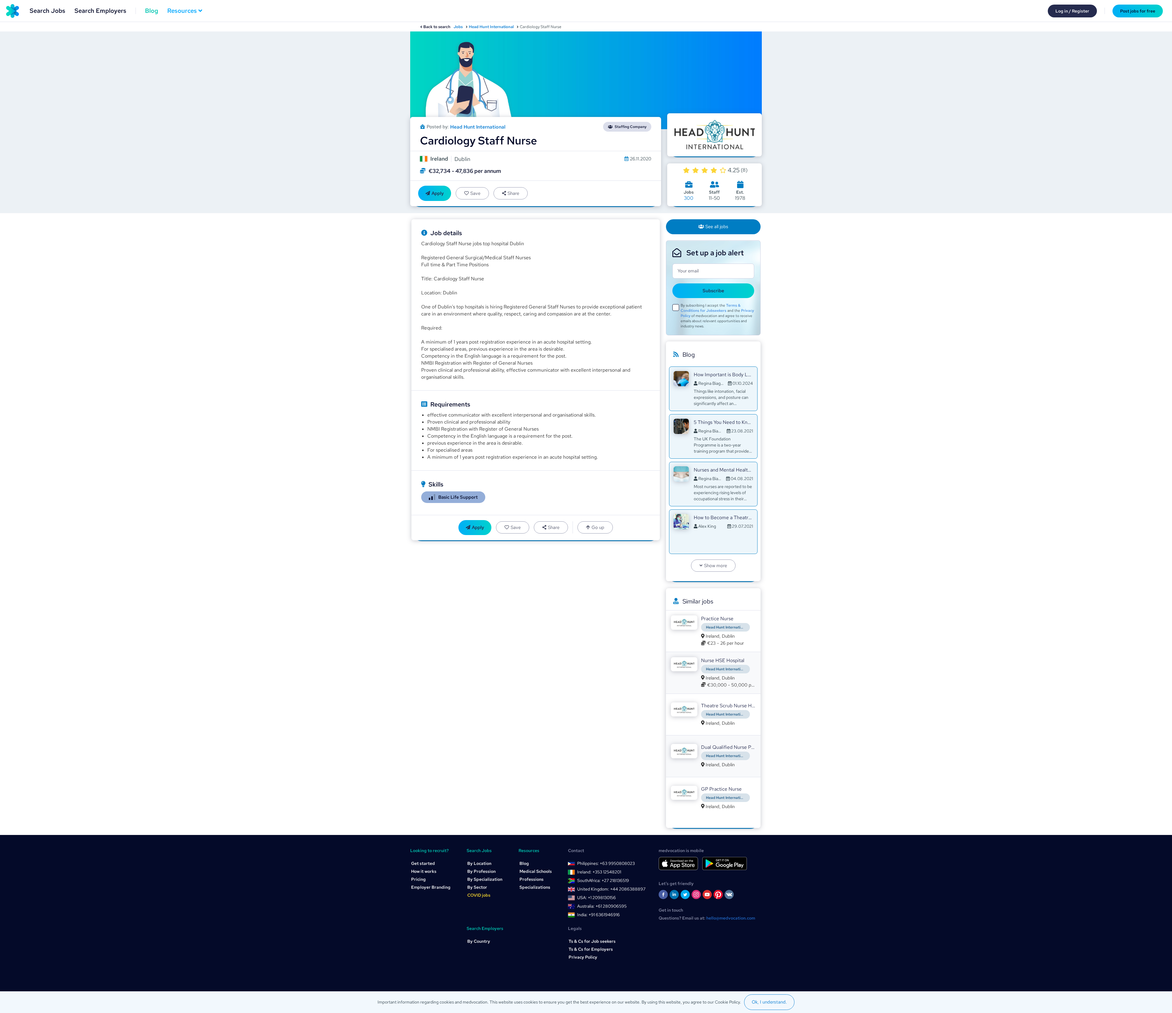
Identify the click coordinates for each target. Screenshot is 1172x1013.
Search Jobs (47, 11)
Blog (151, 11)
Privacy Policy (583, 957)
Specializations (534, 887)
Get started (423, 863)
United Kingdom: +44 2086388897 (611, 889)
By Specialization (484, 879)
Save (475, 193)
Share (513, 193)
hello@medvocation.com (730, 918)
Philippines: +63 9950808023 (606, 863)
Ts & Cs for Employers (591, 949)
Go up (597, 527)
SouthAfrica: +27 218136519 (603, 880)
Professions (531, 879)
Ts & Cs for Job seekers (592, 941)
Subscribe (713, 291)
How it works (423, 871)
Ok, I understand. (769, 1002)
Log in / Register (1072, 11)
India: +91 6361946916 (598, 914)
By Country (478, 941)
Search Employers (100, 11)
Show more (715, 566)
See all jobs (716, 227)
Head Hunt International (491, 26)
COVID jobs (478, 895)
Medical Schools (535, 871)
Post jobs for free (1137, 11)
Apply (438, 193)
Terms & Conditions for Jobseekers (710, 308)
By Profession (481, 871)
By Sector (477, 887)
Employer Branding (430, 887)
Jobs (458, 26)
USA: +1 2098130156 (596, 897)
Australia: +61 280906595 (602, 906)
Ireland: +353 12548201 (599, 872)
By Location (479, 863)
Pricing (418, 879)
